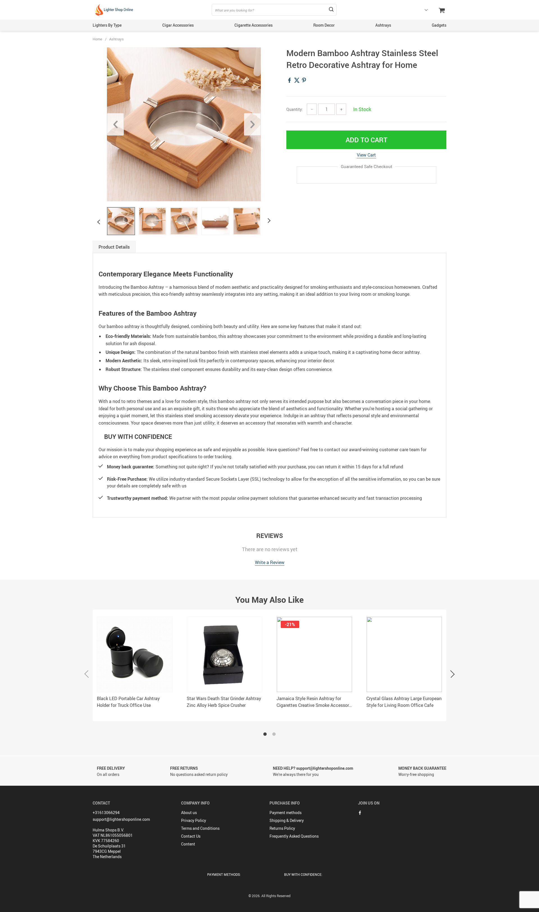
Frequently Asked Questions (294, 836)
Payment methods (286, 812)
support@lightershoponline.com (121, 819)
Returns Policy (282, 828)
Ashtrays (383, 25)
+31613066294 (106, 812)
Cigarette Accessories (253, 25)
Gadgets (439, 25)
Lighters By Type (107, 25)
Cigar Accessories (178, 25)
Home (97, 39)
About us (189, 812)
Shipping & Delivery (287, 820)
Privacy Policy (193, 820)
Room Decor (324, 25)
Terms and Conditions (200, 828)
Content (188, 844)
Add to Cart (366, 139)
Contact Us (190, 836)
